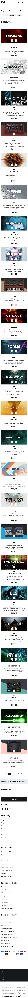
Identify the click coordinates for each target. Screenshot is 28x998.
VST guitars (4, 902)
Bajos (19, 15)
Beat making (5, 925)
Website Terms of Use (7, 996)
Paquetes (4, 11)
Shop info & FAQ (6, 852)
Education (4, 838)
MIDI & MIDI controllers (8, 934)
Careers (3, 832)
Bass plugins (5, 896)
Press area (4, 835)
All (3, 15)
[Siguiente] (21, 774)
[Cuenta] (19, 2)
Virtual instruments (7, 890)
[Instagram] (5, 809)
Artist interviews (6, 922)
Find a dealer (5, 861)
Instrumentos (13, 11)
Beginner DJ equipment (8, 931)
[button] (12, 40)
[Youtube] (8, 809)
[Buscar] (15, 2)
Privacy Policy (18, 996)
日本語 (2, 973)
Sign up (14, 799)
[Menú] (26, 2)
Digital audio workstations (9, 937)
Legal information (6, 841)
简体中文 (3, 977)
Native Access (5, 864)
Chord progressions (7, 946)
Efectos (22, 11)
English (2, 971)
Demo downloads (6, 876)
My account (4, 855)
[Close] (26, 983)
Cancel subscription (7, 867)
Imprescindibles (11, 15)
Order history (5, 858)
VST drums (4, 905)
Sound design (5, 940)
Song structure (5, 943)
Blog (2, 819)
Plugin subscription (7, 908)
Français (3, 979)
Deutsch (3, 975)
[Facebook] (2, 809)
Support (3, 829)
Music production (6, 928)
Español (3, 981)
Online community (6, 870)
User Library (4, 873)
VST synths (4, 899)
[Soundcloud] (10, 809)
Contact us (4, 826)
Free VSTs (4, 887)
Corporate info (5, 822)
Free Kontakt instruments (8, 919)
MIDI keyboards (5, 893)
